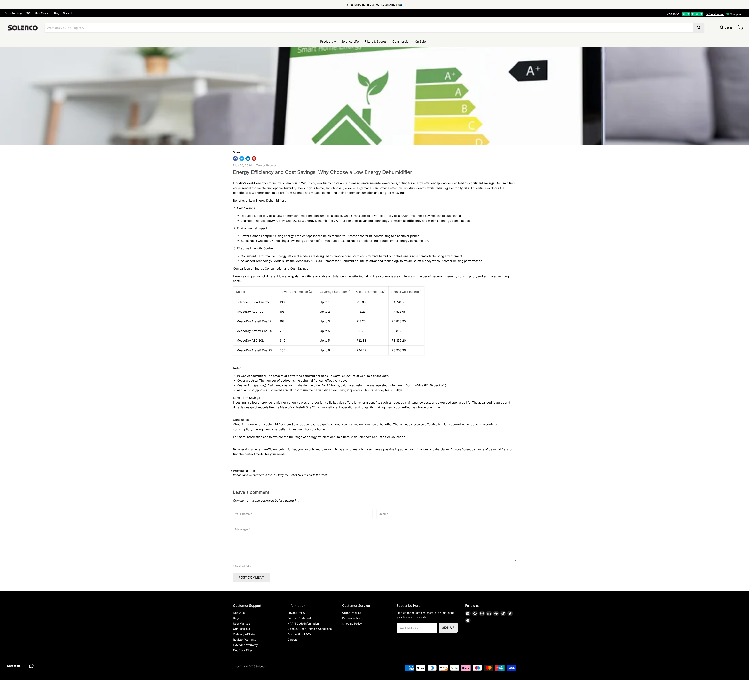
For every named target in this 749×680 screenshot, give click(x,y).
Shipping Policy (352, 623)
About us (239, 612)
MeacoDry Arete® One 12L (254, 321)
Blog (56, 13)
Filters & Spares (376, 41)
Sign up (448, 627)
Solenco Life (350, 41)
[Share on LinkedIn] (247, 158)
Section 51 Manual (299, 618)
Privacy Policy (296, 612)
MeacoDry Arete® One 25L (298, 407)
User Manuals (42, 13)
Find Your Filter (242, 650)
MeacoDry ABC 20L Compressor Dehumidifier (327, 261)
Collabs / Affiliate (244, 634)
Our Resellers (241, 628)
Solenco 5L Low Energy (252, 302)
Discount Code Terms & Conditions (310, 628)
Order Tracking (13, 13)
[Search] (698, 27)
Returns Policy (351, 618)
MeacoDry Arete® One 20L (254, 331)
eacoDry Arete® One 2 (254, 350)
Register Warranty (244, 639)
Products (327, 41)
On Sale (420, 41)
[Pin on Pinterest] (254, 158)
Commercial (400, 41)
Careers (292, 639)
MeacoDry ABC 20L (250, 340)
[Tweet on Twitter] (241, 158)
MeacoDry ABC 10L (249, 311)
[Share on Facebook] (235, 158)
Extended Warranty (245, 645)
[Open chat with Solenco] (31, 665)
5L (271, 350)
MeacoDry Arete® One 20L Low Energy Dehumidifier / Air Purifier (305, 221)
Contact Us (69, 13)
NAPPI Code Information (303, 623)
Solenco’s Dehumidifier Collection (381, 437)
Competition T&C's (299, 634)
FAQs (28, 13)
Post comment (251, 577)
